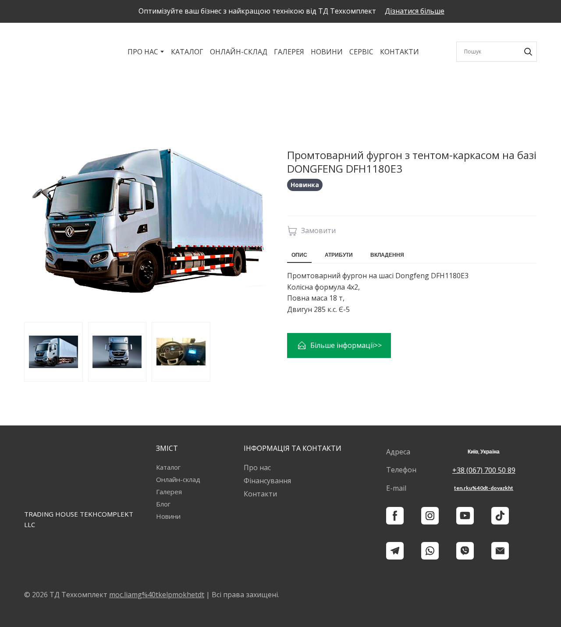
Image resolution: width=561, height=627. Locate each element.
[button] (414, 11)
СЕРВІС (361, 52)
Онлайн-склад (178, 479)
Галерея (169, 491)
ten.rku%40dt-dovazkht (483, 488)
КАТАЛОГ (187, 52)
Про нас (257, 467)
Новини (168, 516)
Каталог (168, 467)
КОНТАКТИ (399, 52)
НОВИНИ (327, 52)
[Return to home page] (47, 52)
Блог (163, 503)
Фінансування (267, 480)
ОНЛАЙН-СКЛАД (238, 52)
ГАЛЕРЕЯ (289, 52)
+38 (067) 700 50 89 (483, 470)
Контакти (260, 494)
